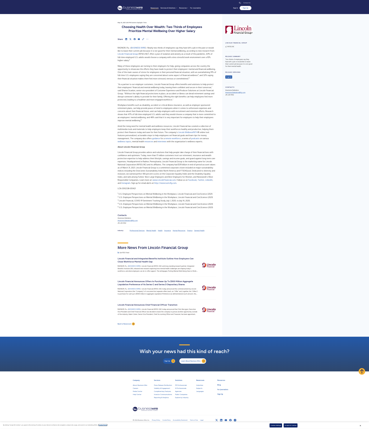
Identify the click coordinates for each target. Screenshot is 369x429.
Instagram (125, 183)
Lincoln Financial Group (128, 54)
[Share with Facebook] (134, 39)
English (228, 77)
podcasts (195, 138)
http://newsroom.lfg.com (165, 183)
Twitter (201, 180)
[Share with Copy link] (143, 39)
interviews (161, 141)
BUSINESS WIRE (138, 47)
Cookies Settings (276, 425)
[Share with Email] (138, 39)
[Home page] (130, 8)
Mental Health (151, 231)
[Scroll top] (362, 371)
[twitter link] (216, 420)
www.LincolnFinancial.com (164, 180)
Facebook (192, 180)
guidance (156, 138)
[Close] (360, 426)
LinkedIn (209, 180)
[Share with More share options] (147, 39)
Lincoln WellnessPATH (188, 132)
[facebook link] (230, 420)
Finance (189, 231)
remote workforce (173, 138)
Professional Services (137, 231)
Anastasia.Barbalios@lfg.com (128, 221)
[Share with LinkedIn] (126, 39)
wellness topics (124, 141)
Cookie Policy (103, 425)
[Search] (240, 3)
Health (160, 231)
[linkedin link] (221, 420)
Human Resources (179, 231)
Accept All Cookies (290, 425)
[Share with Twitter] (130, 39)
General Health (199, 231)
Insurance (167, 231)
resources (149, 141)
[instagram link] (235, 420)
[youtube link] (226, 420)
